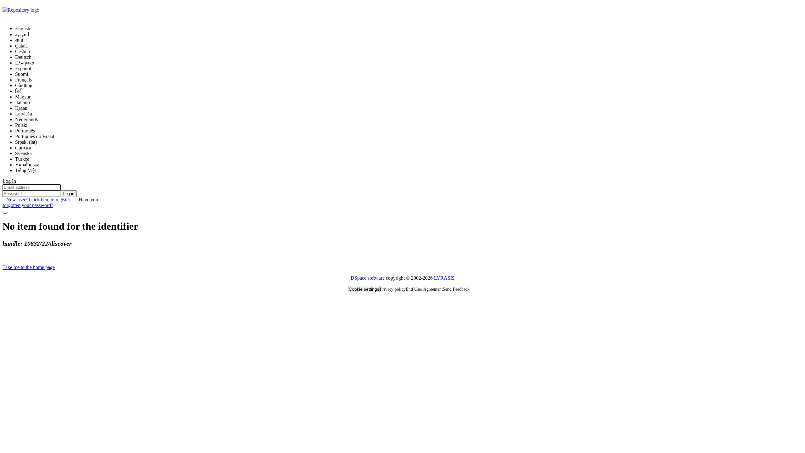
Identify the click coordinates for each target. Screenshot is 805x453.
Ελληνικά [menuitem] (24, 62)
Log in (68, 193)
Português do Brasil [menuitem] (34, 136)
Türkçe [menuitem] (22, 159)
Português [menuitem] (25, 130)
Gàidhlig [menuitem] (23, 85)
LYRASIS (444, 278)
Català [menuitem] (21, 45)
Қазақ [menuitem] (21, 108)
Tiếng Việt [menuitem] (25, 170)
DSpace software (368, 278)
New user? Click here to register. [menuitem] (38, 199)
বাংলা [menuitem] (19, 40)
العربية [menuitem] (22, 34)
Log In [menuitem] (9, 181)
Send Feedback (456, 289)
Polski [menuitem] (21, 125)
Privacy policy (393, 289)
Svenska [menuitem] (23, 153)
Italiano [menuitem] (22, 102)
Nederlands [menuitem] (26, 119)
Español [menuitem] (23, 68)
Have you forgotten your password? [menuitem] (50, 202)
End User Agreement (424, 289)
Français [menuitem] (23, 79)
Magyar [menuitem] (23, 96)
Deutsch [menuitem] (23, 57)
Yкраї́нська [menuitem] (27, 164)
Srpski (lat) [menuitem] (26, 142)
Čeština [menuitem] (22, 51)
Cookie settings (364, 289)
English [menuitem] (22, 28)
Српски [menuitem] (23, 147)
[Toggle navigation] (5, 213)
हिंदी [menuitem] (19, 91)
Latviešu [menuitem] (23, 113)
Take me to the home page (29, 267)
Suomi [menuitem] (21, 74)
